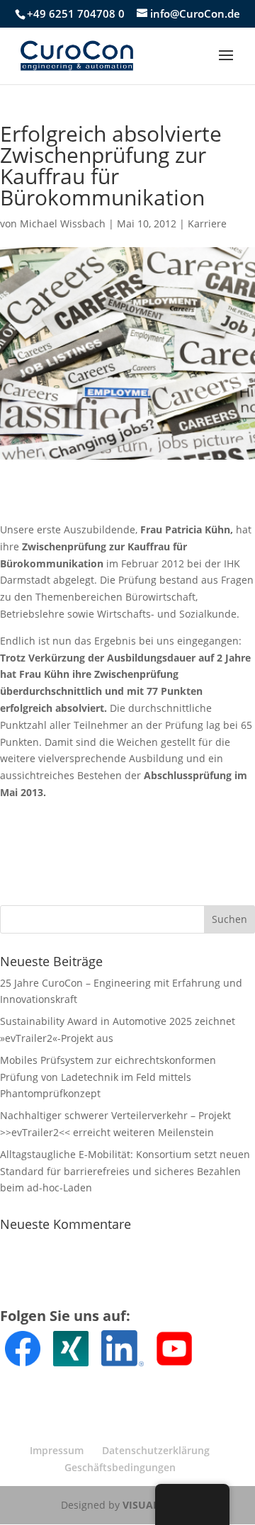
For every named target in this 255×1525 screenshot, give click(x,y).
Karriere (207, 223)
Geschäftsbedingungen (120, 1467)
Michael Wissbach (63, 223)
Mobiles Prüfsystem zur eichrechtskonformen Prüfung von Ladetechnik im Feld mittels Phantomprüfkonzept (108, 1077)
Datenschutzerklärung (156, 1450)
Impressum (57, 1450)
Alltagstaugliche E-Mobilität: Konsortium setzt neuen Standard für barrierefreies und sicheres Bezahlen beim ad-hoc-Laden (125, 1171)
